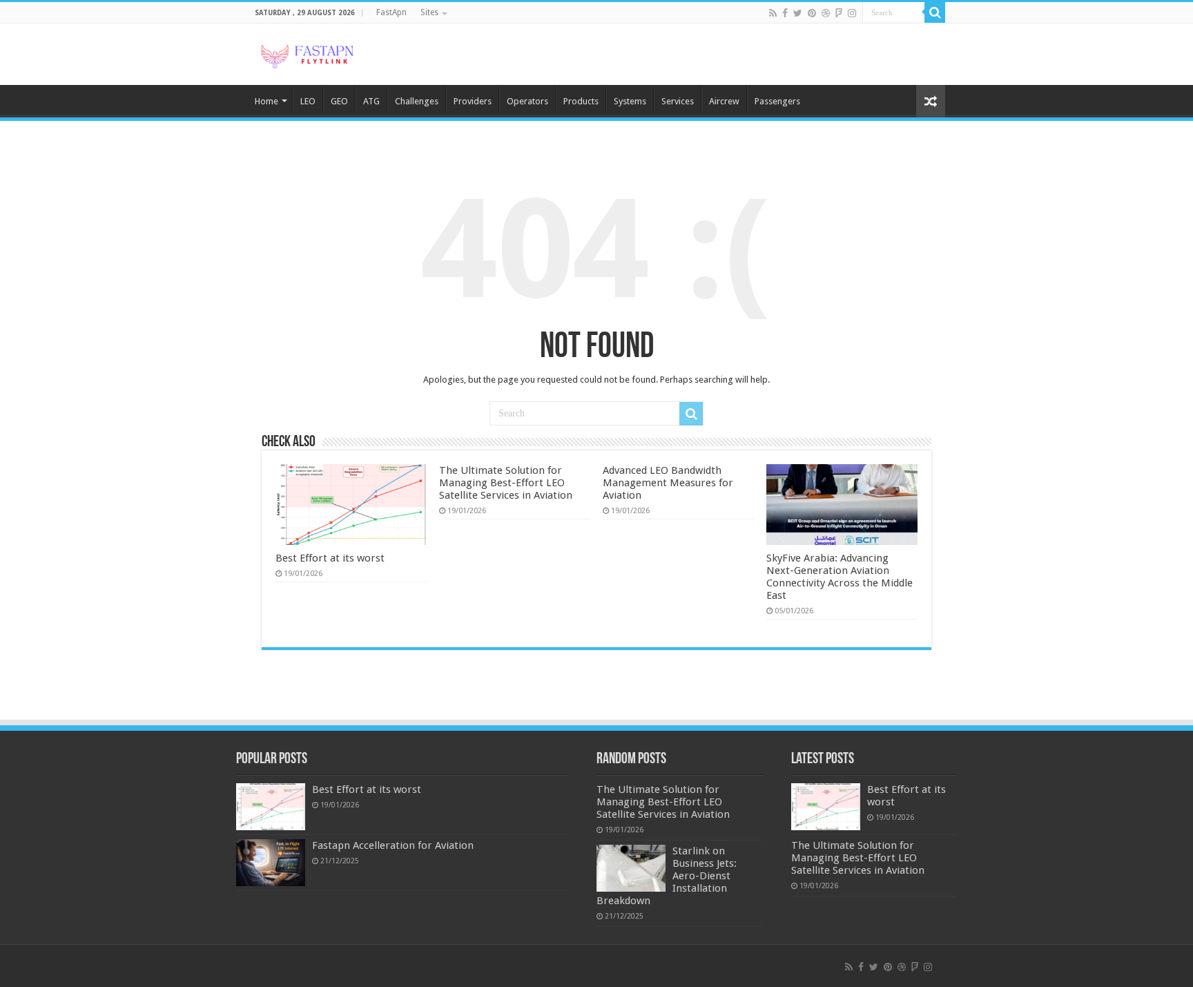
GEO (339, 101)
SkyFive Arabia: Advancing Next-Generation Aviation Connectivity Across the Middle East (839, 577)
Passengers (777, 101)
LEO (308, 101)
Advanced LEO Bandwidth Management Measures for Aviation (668, 482)
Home (266, 101)
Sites (429, 12)
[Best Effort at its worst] (270, 806)
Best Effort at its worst (330, 558)
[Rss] (773, 13)
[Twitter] (798, 13)
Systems (630, 101)
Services (677, 101)
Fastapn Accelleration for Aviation (393, 845)
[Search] (934, 12)
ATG (371, 101)
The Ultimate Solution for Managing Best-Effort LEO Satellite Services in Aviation (505, 482)
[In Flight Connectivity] (306, 53)
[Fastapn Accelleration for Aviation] (270, 862)
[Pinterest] (811, 13)
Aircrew (724, 101)
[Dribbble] (825, 13)
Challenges (416, 101)
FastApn (391, 12)
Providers (473, 101)
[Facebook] (785, 13)
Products (581, 101)
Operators (527, 101)
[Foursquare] (839, 13)
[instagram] (851, 13)
